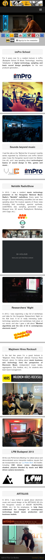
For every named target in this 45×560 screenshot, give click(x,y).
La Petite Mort (27, 462)
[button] (22, 76)
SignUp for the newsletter (28, 40)
